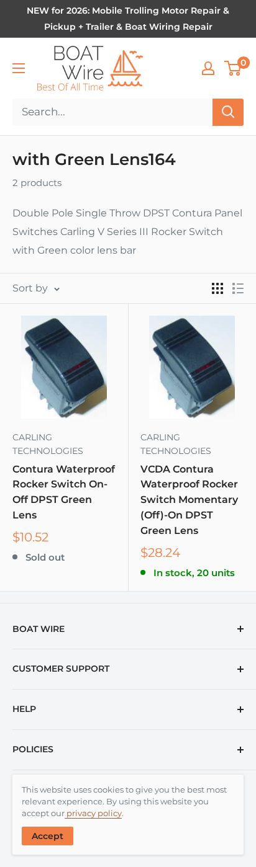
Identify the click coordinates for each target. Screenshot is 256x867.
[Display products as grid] (217, 288)
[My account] (208, 68)
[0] (233, 68)
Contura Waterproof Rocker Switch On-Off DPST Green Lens (63, 492)
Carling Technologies (47, 444)
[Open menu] (18, 68)
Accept (47, 836)
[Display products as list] (238, 288)
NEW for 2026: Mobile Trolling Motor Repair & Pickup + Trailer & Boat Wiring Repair (128, 18)
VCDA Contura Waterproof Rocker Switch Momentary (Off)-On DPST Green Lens (189, 499)
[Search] (228, 112)
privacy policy (93, 813)
